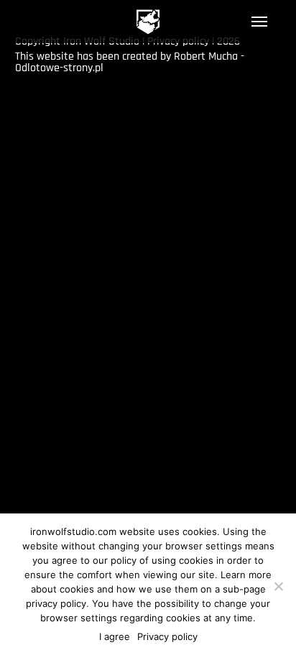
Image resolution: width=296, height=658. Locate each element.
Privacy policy (167, 636)
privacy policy (56, 603)
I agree (114, 636)
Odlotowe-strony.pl (59, 68)
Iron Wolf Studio (147, 22)
